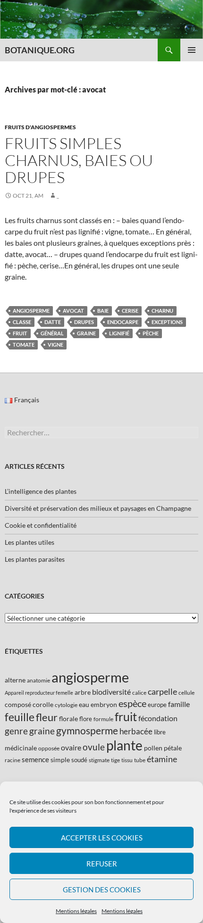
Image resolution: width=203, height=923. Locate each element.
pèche (151, 333)
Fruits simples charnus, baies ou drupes (79, 160)
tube (139, 760)
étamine (162, 759)
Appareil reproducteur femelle (39, 693)
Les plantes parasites (35, 559)
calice (139, 692)
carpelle (162, 691)
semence (35, 759)
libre (160, 732)
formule (103, 719)
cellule (186, 693)
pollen (153, 748)
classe (22, 322)
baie (103, 311)
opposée (48, 748)
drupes (84, 322)
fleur (47, 717)
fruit (20, 333)
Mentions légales (76, 911)
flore (85, 719)
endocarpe (122, 322)
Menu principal (191, 50)
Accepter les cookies (102, 837)
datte (52, 322)
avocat (73, 311)
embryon (104, 704)
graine (86, 333)
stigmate (99, 760)
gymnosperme (87, 730)
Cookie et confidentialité (40, 525)
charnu (162, 311)
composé (18, 704)
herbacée (135, 731)
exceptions (167, 322)
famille (179, 703)
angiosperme (31, 311)
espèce (132, 703)
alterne (15, 680)
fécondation (158, 718)
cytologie (66, 705)
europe (157, 704)
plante (124, 745)
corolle (43, 704)
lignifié (119, 333)
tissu (127, 760)
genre (16, 730)
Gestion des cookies (102, 889)
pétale (173, 748)
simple (60, 760)
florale (68, 719)
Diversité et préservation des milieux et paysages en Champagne (98, 508)
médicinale (21, 748)
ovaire (71, 747)
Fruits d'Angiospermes (40, 127)
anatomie (38, 680)
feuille (19, 716)
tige (115, 760)
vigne (55, 344)
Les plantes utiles (29, 542)
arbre (83, 692)
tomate (23, 344)
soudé (79, 760)
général (52, 333)
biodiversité (111, 691)
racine (12, 760)
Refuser (101, 863)
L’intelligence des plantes (40, 491)
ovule (94, 746)
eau (84, 704)
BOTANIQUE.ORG (40, 50)
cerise (130, 311)
